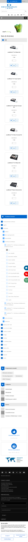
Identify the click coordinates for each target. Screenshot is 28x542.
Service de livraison (10, 409)
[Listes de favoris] (17, 65)
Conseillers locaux (9, 412)
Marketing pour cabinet (10, 399)
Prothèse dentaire (9, 395)
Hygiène (4, 225)
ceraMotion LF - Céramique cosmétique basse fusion (14, 313)
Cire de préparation (8, 376)
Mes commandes (5, 485)
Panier (23, 14)
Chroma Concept (11, 286)
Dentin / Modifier (11, 260)
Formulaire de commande (7, 491)
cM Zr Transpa (6, 379)
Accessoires (7, 321)
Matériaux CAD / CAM (7, 324)
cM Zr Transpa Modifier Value (14, 280)
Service (4, 358)
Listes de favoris (5, 488)
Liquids (9, 299)
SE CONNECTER (13, 1)
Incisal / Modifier (11, 263)
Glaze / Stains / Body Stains (13, 296)
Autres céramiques (8, 318)
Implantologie (8, 389)
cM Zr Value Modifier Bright (13, 273)
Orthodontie (8, 392)
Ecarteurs (5, 344)
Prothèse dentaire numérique (9, 221)
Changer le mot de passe (6, 484)
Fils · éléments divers (7, 341)
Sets (9, 250)
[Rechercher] (25, 11)
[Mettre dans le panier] (11, 65)
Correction (10, 293)
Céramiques (5, 228)
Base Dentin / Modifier (12, 256)
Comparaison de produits (7, 490)
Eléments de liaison (8, 373)
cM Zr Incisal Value (12, 270)
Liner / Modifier (11, 253)
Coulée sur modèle (7, 331)
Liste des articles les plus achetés (9, 487)
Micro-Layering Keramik (9, 235)
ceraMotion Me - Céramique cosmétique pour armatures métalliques (14, 304)
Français (24, 1)
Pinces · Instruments (7, 351)
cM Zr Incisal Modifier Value (13, 276)
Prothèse (5, 338)
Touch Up (10, 290)
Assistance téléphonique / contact (13, 416)
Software (6, 231)
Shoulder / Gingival (12, 266)
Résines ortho (6, 348)
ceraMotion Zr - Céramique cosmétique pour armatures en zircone (14, 245)
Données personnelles (6, 483)
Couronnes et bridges (7, 328)
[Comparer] (14, 65)
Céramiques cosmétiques (10, 241)
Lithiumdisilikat (8, 238)
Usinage (4, 334)
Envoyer (4, 515)
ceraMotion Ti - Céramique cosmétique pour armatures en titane (14, 309)
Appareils (5, 354)
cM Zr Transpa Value (12, 283)
